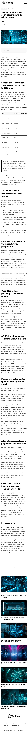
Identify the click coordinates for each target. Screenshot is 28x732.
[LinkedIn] (6, 24)
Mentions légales (6, 724)
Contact (24, 724)
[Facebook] (2, 24)
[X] (4, 24)
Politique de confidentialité (15, 724)
